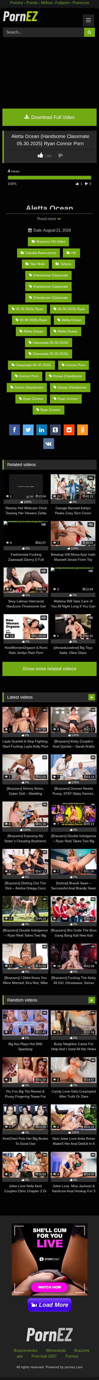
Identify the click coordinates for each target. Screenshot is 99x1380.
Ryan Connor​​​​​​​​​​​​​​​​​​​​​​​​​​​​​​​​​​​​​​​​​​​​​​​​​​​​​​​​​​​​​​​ (33, 399)
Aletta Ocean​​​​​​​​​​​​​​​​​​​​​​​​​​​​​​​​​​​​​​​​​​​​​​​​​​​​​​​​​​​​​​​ (67, 331)
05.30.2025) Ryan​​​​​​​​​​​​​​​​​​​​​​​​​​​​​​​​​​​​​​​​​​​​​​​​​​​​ (29, 309)
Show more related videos (49, 668)
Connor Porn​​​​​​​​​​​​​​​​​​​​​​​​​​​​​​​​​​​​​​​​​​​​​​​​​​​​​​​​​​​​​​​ (28, 376)
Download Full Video (52, 117)
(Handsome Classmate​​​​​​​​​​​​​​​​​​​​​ (50, 275)
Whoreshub (56, 1350)
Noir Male (37, 264)
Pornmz (16, 3)
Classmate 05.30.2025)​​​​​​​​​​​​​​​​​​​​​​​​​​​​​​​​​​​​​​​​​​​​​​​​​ (50, 343)
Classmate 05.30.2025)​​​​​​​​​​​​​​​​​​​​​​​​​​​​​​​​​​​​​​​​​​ (33, 365)
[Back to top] (84, 1365)
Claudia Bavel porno (40, 253)
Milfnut (46, 3)
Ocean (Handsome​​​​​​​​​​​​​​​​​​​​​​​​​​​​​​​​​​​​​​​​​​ (72, 387)
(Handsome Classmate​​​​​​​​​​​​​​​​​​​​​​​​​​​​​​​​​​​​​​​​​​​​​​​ (50, 286)
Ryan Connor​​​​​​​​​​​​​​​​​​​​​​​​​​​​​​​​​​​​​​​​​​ (68, 399)
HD (73, 253)
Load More (53, 1305)
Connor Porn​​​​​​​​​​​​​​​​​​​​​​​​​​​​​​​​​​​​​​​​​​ (75, 365)
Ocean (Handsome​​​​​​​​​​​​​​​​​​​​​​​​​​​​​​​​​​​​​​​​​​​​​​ (67, 376)
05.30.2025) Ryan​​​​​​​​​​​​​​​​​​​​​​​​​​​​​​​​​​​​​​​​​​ (71, 309)
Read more (47, 219)
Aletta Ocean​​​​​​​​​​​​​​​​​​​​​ (71, 320)
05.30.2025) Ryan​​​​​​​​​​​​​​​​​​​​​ (33, 320)
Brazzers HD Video (51, 241)
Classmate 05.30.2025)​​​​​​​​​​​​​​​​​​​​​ (50, 354)
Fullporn (62, 3)
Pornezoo (81, 3)
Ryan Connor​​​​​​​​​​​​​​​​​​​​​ (50, 410)
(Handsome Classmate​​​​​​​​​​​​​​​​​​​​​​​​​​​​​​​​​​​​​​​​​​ (50, 297)
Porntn (32, 3)
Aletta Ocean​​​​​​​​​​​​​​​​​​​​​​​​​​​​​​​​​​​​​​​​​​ (33, 331)
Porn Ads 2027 (44, 1356)
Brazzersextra (25, 1350)
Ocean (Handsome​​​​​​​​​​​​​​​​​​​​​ (28, 387)
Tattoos (65, 264)
